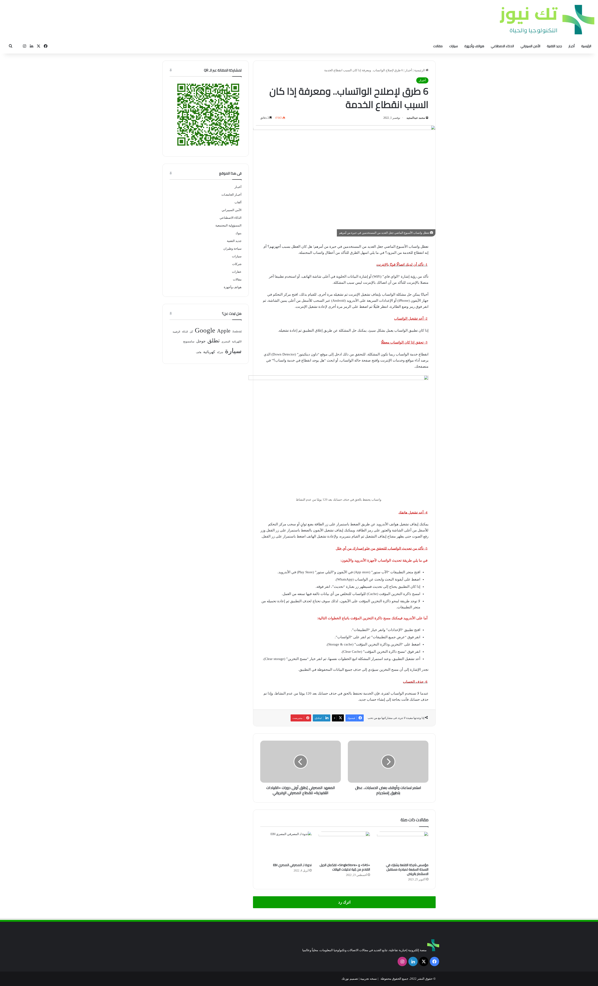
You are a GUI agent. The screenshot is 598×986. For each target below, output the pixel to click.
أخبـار (572, 46)
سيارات (453, 46)
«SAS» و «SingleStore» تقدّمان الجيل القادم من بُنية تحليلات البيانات (345, 867)
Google (205, 330)
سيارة (233, 351)
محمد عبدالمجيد (415, 117)
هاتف (198, 352)
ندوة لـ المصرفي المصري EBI (292, 865)
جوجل (201, 341)
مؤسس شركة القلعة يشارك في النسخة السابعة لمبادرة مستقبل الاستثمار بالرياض (407, 869)
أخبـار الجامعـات (231, 194)
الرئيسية (586, 46)
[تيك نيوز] (547, 19)
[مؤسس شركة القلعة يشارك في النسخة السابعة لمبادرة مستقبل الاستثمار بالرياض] (402, 846)
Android (237, 331)
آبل (191, 331)
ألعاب (238, 202)
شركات (237, 264)
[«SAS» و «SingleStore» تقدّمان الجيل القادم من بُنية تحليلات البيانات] (344, 846)
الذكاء (185, 331)
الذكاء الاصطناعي (502, 46)
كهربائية (209, 352)
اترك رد (344, 902)
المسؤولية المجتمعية (228, 225)
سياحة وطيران (232, 248)
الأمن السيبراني (530, 46)
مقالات (438, 46)
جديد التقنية (554, 46)
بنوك (238, 233)
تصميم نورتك (350, 978)
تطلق (213, 341)
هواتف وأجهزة (474, 46)
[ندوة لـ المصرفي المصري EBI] (286, 846)
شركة (220, 352)
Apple (223, 331)
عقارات (237, 271)
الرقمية (176, 331)
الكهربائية (237, 341)
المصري (225, 341)
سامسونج (188, 341)
